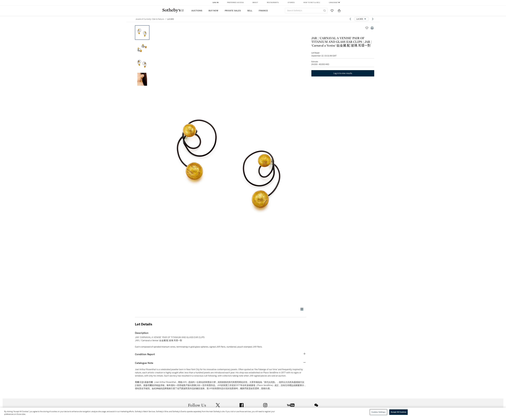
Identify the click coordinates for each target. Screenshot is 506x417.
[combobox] (306, 10)
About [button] (255, 2)
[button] (230, 164)
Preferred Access (235, 2)
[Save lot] (367, 28)
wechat (316, 405)
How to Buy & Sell (311, 2)
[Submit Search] (324, 10)
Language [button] (333, 2)
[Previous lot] (350, 19)
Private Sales (233, 11)
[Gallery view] (302, 309)
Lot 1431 (170, 19)
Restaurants (273, 2)
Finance (263, 11)
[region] (253, 412)
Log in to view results (343, 73)
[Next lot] (372, 19)
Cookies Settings (378, 412)
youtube (291, 405)
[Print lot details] (372, 28)
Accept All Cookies (398, 412)
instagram (265, 405)
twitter (218, 405)
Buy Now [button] (213, 11)
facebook (242, 405)
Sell (249, 11)
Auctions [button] (196, 11)
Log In (216, 2)
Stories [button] (291, 2)
